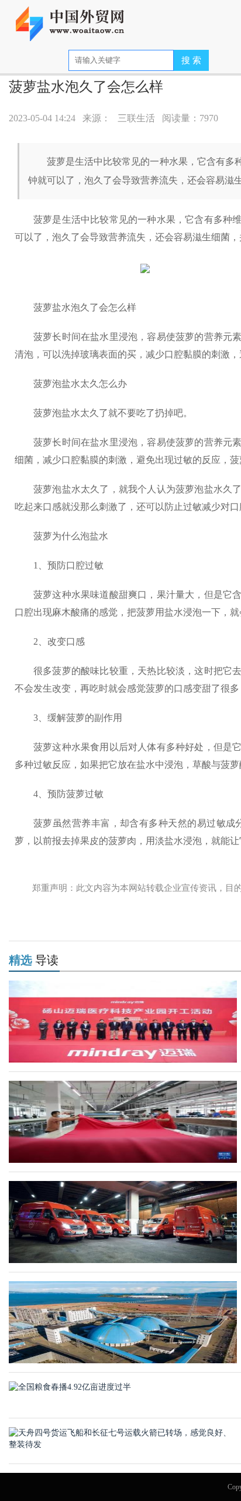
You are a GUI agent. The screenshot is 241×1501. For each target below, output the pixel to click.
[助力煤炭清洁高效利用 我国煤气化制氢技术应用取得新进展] (123, 1321)
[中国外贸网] (77, 19)
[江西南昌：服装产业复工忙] (123, 1121)
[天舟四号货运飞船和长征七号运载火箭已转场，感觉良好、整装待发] (123, 1438)
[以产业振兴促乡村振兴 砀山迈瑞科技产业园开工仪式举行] (123, 1020)
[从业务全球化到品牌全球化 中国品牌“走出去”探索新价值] (123, 1221)
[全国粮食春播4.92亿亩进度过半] (70, 1386)
